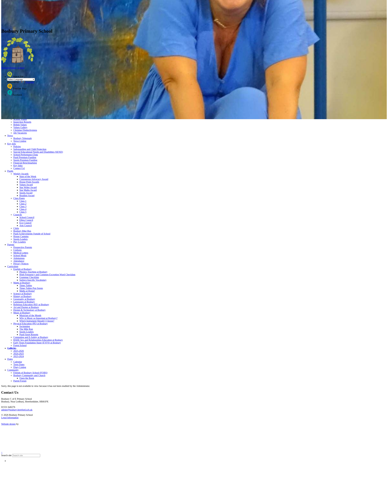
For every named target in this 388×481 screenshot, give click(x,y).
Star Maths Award (28, 190)
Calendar (17, 361)
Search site (6, 455)
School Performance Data (25, 154)
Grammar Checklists (29, 277)
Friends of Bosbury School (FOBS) (30, 372)
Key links (18, 165)
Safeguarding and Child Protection (29, 149)
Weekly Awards (20, 173)
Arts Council (25, 225)
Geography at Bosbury (24, 299)
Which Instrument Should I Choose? (36, 321)
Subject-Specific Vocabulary (33, 280)
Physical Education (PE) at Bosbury (30, 323)
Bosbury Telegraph (22, 138)
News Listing (19, 141)
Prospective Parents (22, 247)
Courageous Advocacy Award (33, 179)
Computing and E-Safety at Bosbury (30, 337)
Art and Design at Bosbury (26, 307)
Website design (8, 424)
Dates (10, 359)
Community (13, 370)
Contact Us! (19, 168)
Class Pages (19, 198)
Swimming (24, 326)
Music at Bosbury (21, 312)
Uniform (17, 250)
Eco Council (25, 222)
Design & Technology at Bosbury (29, 310)
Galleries (11, 348)
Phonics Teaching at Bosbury (33, 272)
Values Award (26, 184)
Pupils (10, 171)
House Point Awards (29, 182)
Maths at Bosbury (21, 282)
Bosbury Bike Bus (22, 231)
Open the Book (26, 378)
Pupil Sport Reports (28, 334)
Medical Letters (20, 252)
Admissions (19, 258)
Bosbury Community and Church (29, 375)
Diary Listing (19, 367)
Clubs (16, 228)
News (10, 135)
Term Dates (18, 364)
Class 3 (22, 206)
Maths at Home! (27, 291)
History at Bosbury (22, 296)
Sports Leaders (20, 239)
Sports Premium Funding (25, 160)
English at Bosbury (22, 269)
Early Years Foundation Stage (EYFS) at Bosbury (37, 342)
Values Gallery (20, 127)
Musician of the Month (30, 315)
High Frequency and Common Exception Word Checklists (47, 274)
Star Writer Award (28, 187)
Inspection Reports (22, 122)
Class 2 (22, 203)
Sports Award (25, 193)
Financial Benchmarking (25, 163)
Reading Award (26, 195)
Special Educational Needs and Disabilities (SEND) (38, 152)
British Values (20, 124)
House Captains (20, 236)
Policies (17, 146)
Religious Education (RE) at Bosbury (31, 304)
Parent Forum (19, 381)
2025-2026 (18, 351)
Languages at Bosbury (24, 302)
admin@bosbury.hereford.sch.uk (16, 409)
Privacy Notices (20, 263)
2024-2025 (18, 353)
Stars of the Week (27, 176)
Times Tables (25, 285)
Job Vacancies (20, 133)
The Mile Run (26, 329)
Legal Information (9, 417)
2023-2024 (18, 356)
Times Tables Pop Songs (31, 288)
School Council (26, 217)
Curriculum (12, 266)
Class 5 (22, 212)
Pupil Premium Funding (24, 157)
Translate (29, 82)
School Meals (19, 255)
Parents (10, 244)
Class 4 (22, 209)
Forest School (20, 345)
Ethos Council (26, 220)
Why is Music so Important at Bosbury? (38, 318)
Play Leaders (19, 242)
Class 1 (22, 201)
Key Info (11, 143)
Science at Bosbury (22, 293)
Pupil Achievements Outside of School (31, 233)
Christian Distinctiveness (25, 130)
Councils (17, 214)
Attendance (18, 261)
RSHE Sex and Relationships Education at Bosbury (38, 340)
